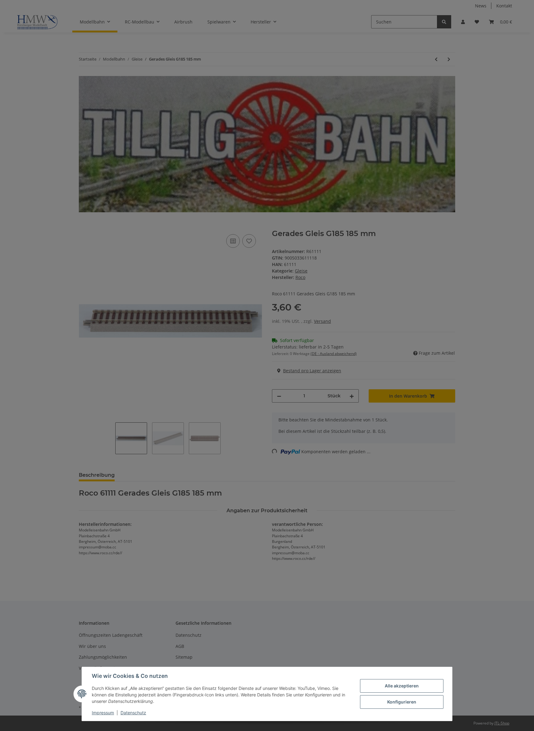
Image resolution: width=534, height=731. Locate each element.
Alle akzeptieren (402, 685)
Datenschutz (133, 712)
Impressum (103, 712)
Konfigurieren (401, 701)
